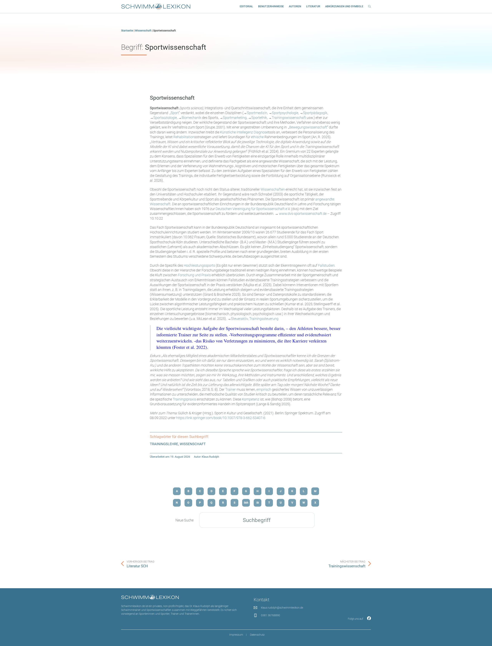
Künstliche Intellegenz (236, 132)
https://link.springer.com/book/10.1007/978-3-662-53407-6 (220, 418)
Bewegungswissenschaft (308, 127)
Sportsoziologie (165, 118)
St (257, 502)
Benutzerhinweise (271, 6)
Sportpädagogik (315, 113)
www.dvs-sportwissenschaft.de (303, 214)
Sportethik (259, 118)
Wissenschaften (273, 189)
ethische (257, 137)
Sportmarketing (235, 118)
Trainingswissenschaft (289, 118)
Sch (246, 502)
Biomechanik (192, 118)
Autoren (295, 6)
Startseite (127, 30)
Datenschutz (257, 634)
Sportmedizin (257, 113)
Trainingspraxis (185, 399)
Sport (175, 113)
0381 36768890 (270, 615)
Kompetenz (250, 399)
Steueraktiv (239, 319)
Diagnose (261, 132)
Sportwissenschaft (172, 98)
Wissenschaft (143, 30)
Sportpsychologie (285, 113)
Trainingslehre (164, 444)
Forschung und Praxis (194, 275)
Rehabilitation (183, 137)
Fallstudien (326, 265)
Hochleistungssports (200, 265)
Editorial (246, 6)
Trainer (230, 389)
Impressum (236, 634)
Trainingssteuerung (263, 319)
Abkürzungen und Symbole (344, 6)
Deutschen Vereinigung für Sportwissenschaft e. (252, 209)
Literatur (313, 6)
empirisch (263, 389)
